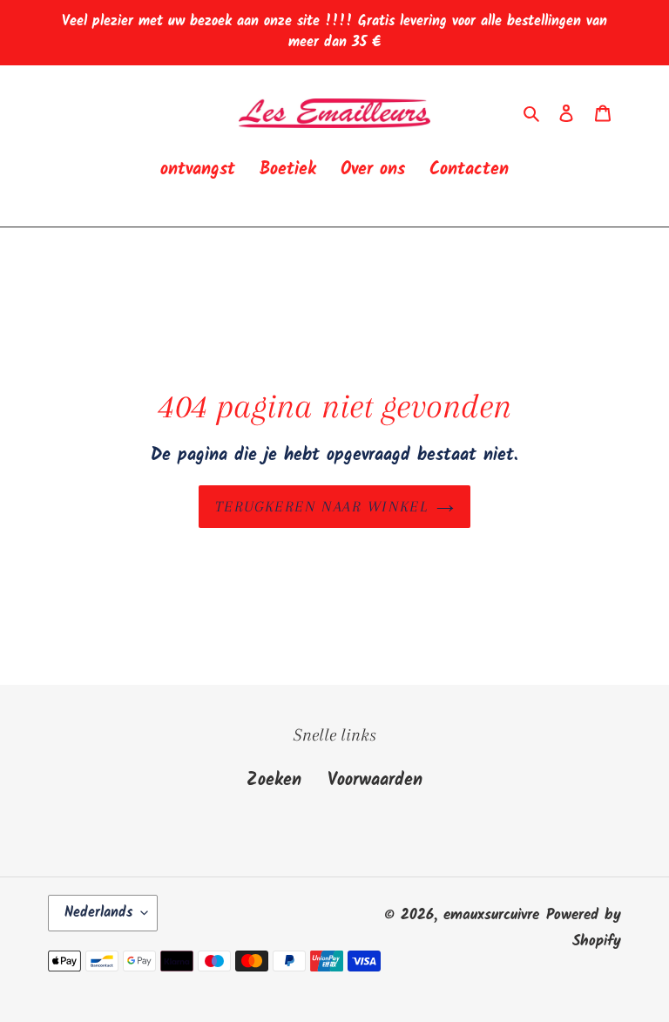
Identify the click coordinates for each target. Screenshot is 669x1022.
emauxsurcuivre (491, 915)
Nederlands (98, 913)
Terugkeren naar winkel (322, 506)
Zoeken (274, 781)
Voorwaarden (375, 781)
